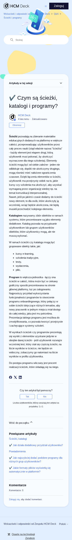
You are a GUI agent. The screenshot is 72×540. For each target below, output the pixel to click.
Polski (62, 524)
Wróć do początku (19, 422)
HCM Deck (24, 115)
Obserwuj (17, 125)
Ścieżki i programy (13, 17)
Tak (27, 396)
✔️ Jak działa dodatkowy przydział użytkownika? (36, 445)
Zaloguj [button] (59, 6)
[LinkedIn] (20, 377)
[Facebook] (10, 377)
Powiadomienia (17, 451)
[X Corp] (15, 377)
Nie (44, 396)
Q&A (56, 14)
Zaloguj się (14, 499)
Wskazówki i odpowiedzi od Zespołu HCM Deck (27, 14)
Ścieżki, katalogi (18, 438)
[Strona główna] (16, 6)
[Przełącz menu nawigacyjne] (46, 6)
